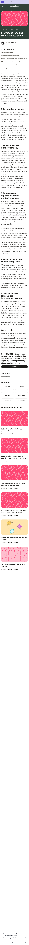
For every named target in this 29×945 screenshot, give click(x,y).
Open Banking (7, 391)
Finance (21, 391)
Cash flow (21, 386)
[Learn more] (27, 2)
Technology (21, 400)
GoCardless (14, 42)
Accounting (21, 395)
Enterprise (7, 395)
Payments (7, 386)
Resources (4, 29)
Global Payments (14, 29)
